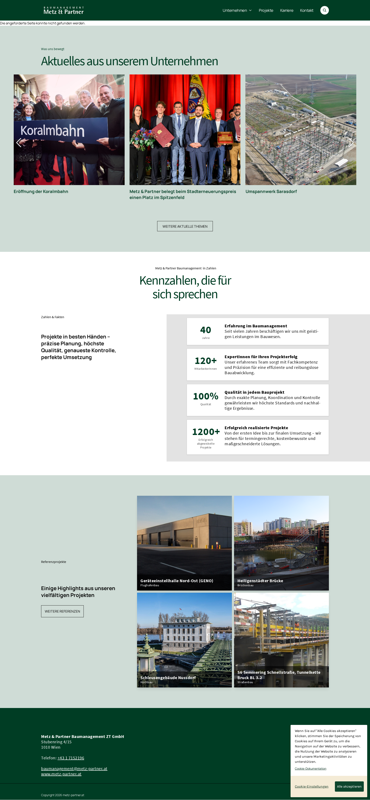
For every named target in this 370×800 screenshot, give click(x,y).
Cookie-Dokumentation (310, 768)
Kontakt (306, 10)
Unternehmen (235, 10)
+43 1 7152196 (71, 757)
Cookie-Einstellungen (311, 786)
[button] (19, 142)
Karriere (286, 10)
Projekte (266, 10)
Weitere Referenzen (62, 611)
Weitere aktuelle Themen (185, 226)
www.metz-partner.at (61, 773)
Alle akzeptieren (349, 786)
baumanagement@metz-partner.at (74, 768)
